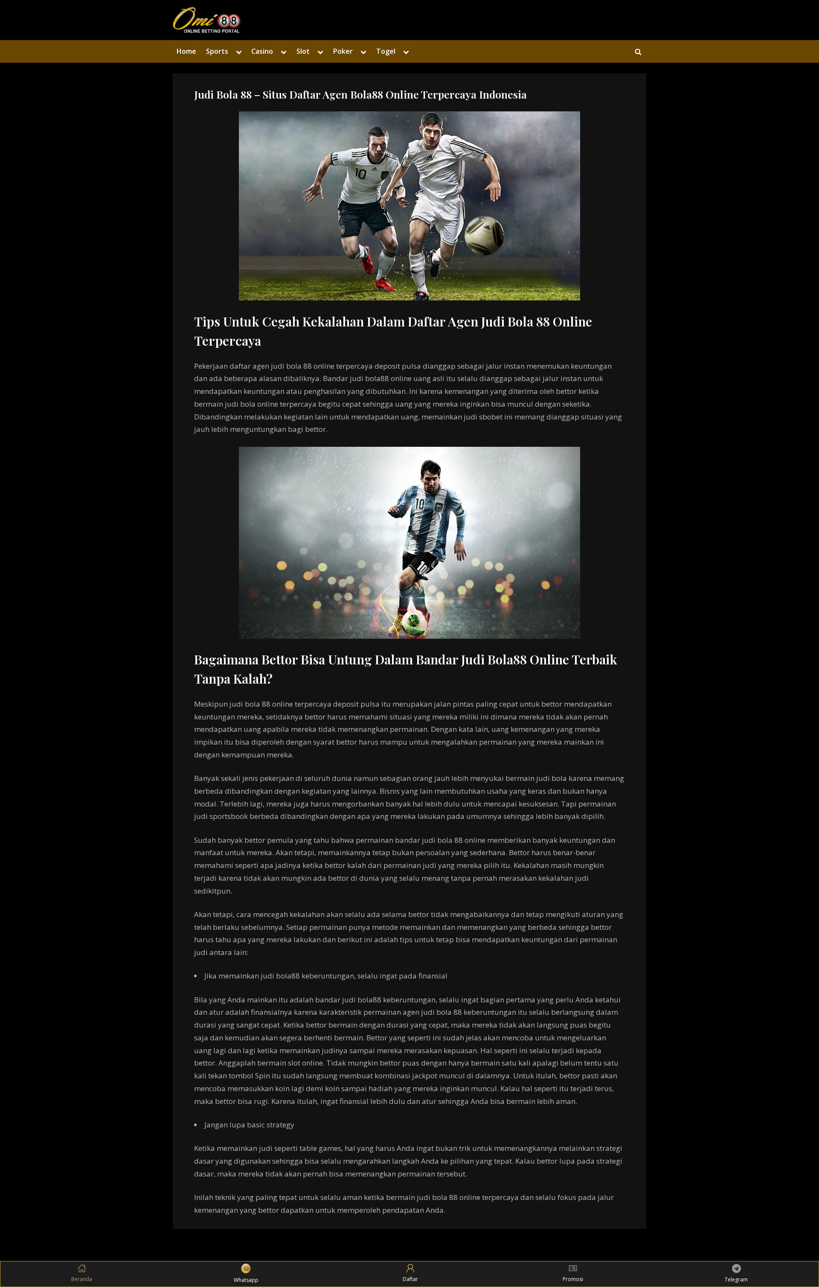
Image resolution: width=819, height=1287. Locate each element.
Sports (217, 51)
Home (186, 51)
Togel (385, 51)
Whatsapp (246, 1280)
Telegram (736, 1279)
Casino (262, 51)
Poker (343, 51)
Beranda (81, 1279)
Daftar (410, 1279)
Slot (303, 51)
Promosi (573, 1279)
